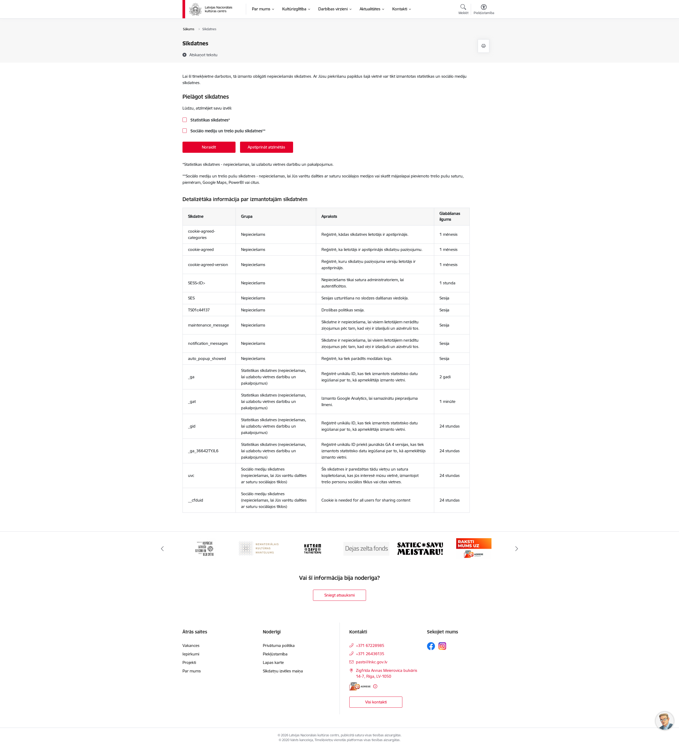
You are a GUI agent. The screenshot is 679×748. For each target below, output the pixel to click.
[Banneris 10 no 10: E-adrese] (473, 548)
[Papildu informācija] (375, 686)
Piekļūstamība (275, 653)
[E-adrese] (360, 686)
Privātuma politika (279, 645)
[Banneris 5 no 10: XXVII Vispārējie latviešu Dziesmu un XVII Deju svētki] (205, 548)
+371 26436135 (370, 653)
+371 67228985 (370, 645)
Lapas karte (273, 662)
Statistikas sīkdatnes (209, 120)
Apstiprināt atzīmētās (266, 147)
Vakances (190, 645)
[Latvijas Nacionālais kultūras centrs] (214, 9)
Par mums (191, 670)
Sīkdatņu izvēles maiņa (283, 670)
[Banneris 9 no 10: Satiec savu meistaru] (420, 548)
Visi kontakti (376, 701)
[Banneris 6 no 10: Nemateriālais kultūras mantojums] (259, 548)
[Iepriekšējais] (162, 549)
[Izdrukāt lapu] (483, 46)
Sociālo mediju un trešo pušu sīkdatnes (227, 130)
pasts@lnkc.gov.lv (371, 661)
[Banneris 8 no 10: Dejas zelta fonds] (366, 548)
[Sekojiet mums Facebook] (431, 646)
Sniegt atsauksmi (339, 595)
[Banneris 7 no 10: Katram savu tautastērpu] (312, 548)
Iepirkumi (190, 653)
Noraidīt (209, 147)
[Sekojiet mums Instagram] (442, 646)
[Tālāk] (517, 549)
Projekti (189, 662)
